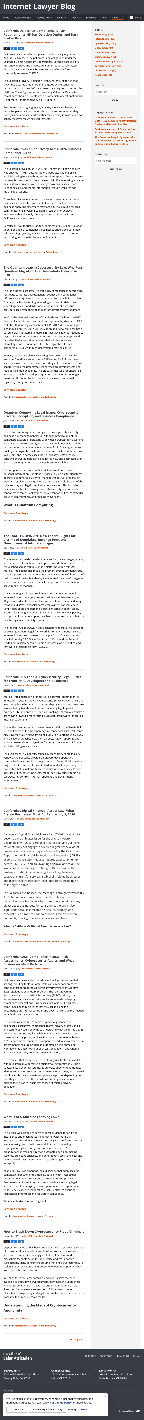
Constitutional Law (108, 65)
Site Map (136, 1356)
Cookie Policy (63, 1402)
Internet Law (52, 133)
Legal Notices (122, 1356)
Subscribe (116, 169)
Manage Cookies (78, 1409)
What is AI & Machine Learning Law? (31, 1117)
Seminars (91, 17)
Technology (51, 252)
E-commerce (104, 47)
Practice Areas (44, 17)
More (138, 17)
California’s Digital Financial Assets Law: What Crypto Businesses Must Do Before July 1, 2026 (39, 812)
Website (61, 17)
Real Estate (103, 74)
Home (6, 17)
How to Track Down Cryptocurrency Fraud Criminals (44, 1231)
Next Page (75, 1339)
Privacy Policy (106, 1356)
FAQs (104, 17)
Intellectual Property (108, 61)
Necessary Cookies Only (47, 1409)
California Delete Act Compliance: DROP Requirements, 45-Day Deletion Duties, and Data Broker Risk (41, 34)
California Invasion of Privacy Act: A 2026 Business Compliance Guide (42, 151)
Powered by (129, 1411)
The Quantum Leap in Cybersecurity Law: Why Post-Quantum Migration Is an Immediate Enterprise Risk (43, 271)
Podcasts (76, 17)
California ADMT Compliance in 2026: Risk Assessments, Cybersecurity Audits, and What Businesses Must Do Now (39, 960)
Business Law (19, 795)
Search (116, 100)
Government (35, 133)
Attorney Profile (22, 17)
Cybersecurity (20, 397)
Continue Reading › (16, 126)
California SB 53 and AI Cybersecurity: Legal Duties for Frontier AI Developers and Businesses (42, 679)
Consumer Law (20, 133)
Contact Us (118, 17)
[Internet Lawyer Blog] (39, 7)
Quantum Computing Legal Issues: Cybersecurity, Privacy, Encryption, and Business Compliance (41, 414)
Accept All (17, 1409)
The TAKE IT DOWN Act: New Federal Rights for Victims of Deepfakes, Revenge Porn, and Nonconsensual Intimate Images (40, 539)
